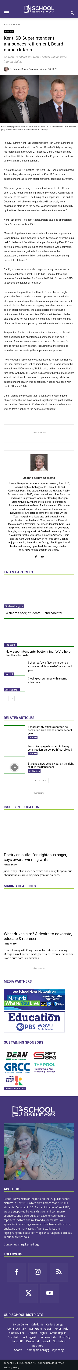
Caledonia (37, 1324)
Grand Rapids (58, 1333)
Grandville (14, 1337)
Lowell (46, 1341)
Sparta (18, 1350)
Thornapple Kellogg (37, 1350)
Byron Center (20, 1324)
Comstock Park (17, 1328)
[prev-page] (6, 698)
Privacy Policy (11, 1367)
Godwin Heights (14, 606)
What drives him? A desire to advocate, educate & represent (38, 936)
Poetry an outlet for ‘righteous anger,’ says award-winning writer (35, 857)
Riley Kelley (10, 943)
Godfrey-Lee (17, 1333)
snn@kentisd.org (28, 1244)
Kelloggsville (30, 1337)
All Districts (34, 771)
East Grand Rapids (40, 1328)
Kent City (64, 1337)
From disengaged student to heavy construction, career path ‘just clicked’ (50, 748)
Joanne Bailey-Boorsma (25, 69)
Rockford (38, 1345)
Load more (38, 780)
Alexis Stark (10, 864)
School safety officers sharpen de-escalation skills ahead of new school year (50, 666)
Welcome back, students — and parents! (34, 613)
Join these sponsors (15, 1088)
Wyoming (58, 1350)
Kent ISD (17, 24)
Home (7, 24)
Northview (59, 1341)
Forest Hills (62, 1328)
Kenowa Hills (49, 1337)
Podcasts (10, 644)
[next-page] (12, 698)
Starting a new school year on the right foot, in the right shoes (51, 765)
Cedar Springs (12, 689)
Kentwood (33, 1341)
